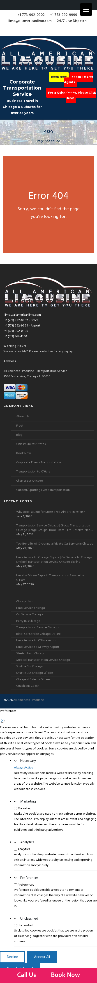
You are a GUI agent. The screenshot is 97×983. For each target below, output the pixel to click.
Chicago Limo (25, 601)
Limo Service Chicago (30, 608)
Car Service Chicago (29, 614)
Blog (19, 435)
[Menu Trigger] (86, 9)
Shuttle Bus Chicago (29, 666)
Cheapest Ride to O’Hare (33, 679)
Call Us (27, 975)
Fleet (19, 425)
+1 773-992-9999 (63, 15)
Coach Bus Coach (27, 686)
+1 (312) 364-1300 (16, 336)
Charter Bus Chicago (29, 480)
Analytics (27, 842)
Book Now (59, 76)
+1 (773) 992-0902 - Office (22, 320)
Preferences (29, 878)
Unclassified (29, 919)
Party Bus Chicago (28, 621)
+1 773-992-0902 (31, 15)
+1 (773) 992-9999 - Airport (22, 325)
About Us (22, 416)
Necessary (28, 761)
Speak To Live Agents (78, 79)
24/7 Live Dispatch (72, 21)
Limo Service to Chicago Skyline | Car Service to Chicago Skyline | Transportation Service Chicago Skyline (54, 559)
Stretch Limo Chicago (30, 653)
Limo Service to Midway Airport (37, 647)
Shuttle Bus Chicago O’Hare (34, 673)
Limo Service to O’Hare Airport (37, 640)
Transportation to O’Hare (33, 471)
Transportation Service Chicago (37, 627)
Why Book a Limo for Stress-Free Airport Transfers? (50, 512)
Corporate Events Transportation (38, 462)
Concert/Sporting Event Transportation (43, 490)
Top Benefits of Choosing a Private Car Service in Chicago (54, 544)
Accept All (42, 957)
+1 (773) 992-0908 (16, 331)
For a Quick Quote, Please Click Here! (72, 95)
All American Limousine (28, 700)
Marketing (28, 802)
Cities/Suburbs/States (31, 444)
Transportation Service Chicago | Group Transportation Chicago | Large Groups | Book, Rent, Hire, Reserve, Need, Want (54, 528)
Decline (12, 957)
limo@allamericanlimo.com (30, 21)
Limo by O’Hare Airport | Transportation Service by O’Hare (50, 577)
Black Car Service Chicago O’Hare (38, 634)
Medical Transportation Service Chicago (43, 660)
